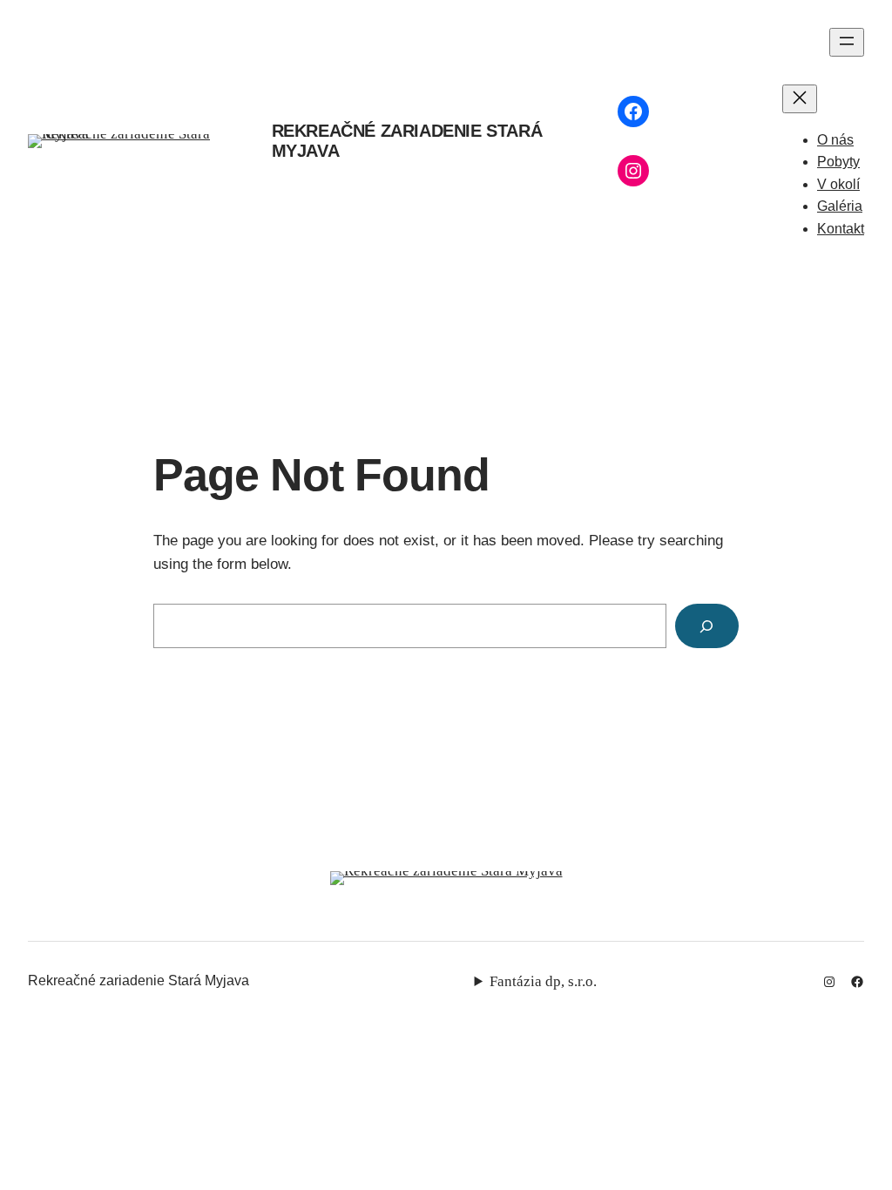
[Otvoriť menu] (846, 42)
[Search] (707, 626)
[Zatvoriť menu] (799, 99)
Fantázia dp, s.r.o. (543, 981)
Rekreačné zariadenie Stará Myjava (138, 980)
